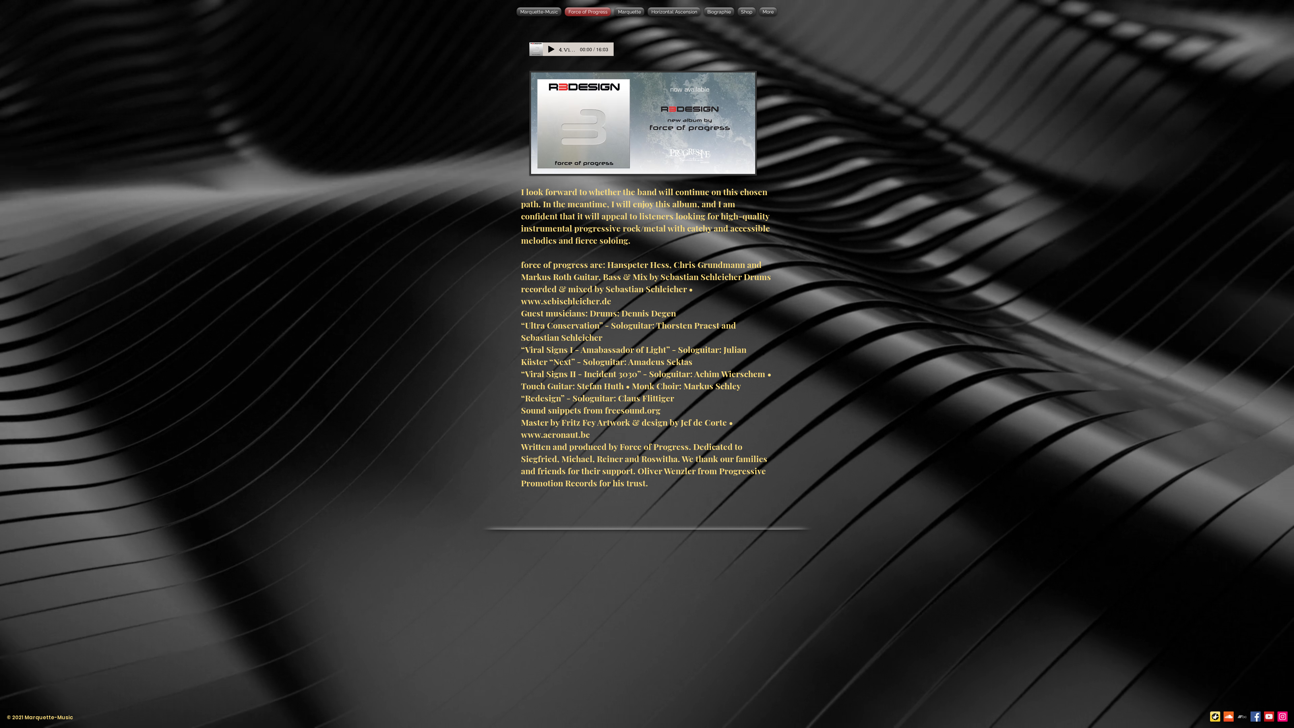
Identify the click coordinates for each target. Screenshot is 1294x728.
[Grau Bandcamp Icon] (1242, 716)
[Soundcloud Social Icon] (1229, 716)
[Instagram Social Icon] (1282, 716)
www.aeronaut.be (555, 434)
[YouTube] (1269, 716)
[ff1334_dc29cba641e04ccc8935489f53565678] (1215, 716)
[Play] (551, 49)
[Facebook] (1256, 716)
